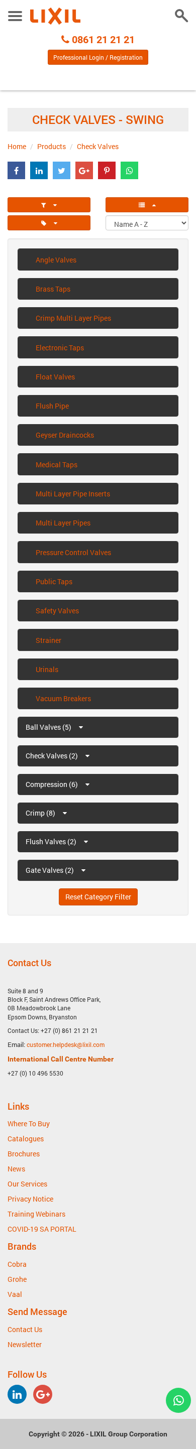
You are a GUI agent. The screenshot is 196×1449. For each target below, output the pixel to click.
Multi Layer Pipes (63, 523)
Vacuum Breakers (63, 698)
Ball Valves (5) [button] (49, 727)
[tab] (49, 204)
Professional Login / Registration (98, 57)
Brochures (24, 1153)
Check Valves (98, 146)
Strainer (48, 640)
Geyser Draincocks (65, 435)
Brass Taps (53, 289)
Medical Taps (56, 464)
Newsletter (25, 1344)
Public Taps (54, 581)
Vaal (15, 1294)
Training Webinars (36, 1214)
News (16, 1168)
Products (51, 146)
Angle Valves (56, 260)
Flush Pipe (52, 406)
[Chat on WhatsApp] (178, 1400)
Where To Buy (29, 1123)
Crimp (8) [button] (41, 813)
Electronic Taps (60, 347)
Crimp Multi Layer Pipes (73, 318)
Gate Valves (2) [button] (50, 870)
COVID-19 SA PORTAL (42, 1229)
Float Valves (55, 376)
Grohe (17, 1279)
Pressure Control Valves (73, 552)
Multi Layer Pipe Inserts (73, 493)
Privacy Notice (30, 1199)
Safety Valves (57, 610)
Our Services (27, 1184)
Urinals (47, 669)
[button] (16, 170)
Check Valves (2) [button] (52, 755)
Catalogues (26, 1138)
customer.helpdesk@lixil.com (66, 1044)
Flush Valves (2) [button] (52, 841)
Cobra (17, 1264)
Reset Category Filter (98, 896)
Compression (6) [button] (52, 784)
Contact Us (25, 1329)
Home (17, 146)
